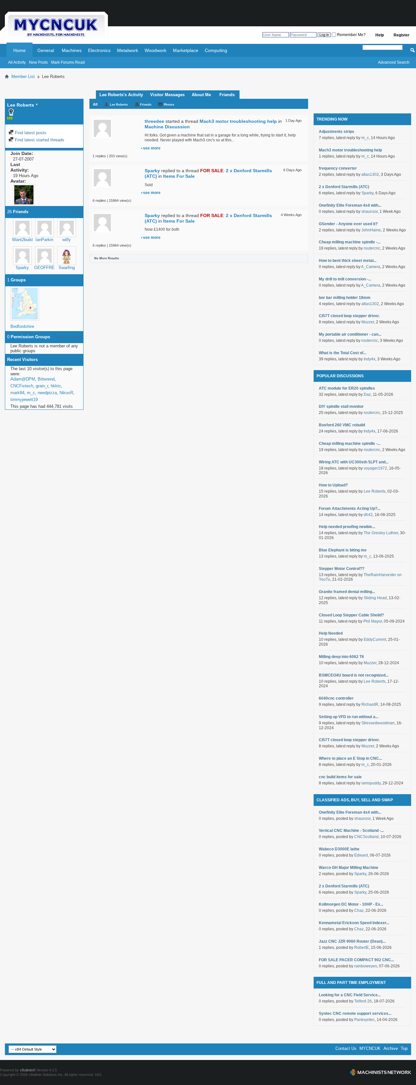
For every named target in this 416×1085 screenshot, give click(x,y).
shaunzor (369, 211)
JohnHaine (371, 230)
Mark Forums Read (68, 62)
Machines (72, 50)
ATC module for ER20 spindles (347, 388)
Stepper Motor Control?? (341, 568)
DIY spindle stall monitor (341, 406)
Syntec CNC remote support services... (355, 1013)
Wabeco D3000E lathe (339, 849)
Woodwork (155, 50)
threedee (154, 121)
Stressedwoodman (378, 723)
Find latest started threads (39, 139)
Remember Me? (351, 34)
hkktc (56, 385)
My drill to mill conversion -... (345, 279)
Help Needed (331, 633)
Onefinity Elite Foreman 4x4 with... (350, 205)
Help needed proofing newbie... (347, 526)
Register (402, 35)
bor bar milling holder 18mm (344, 297)
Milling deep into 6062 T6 (341, 656)
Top (404, 1048)
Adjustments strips (336, 131)
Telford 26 (363, 1001)
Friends (227, 94)
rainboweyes (365, 966)
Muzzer (367, 322)
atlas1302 (370, 174)
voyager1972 (375, 468)
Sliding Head (375, 598)
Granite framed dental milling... (347, 591)
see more (152, 148)
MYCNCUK (370, 1048)
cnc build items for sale (340, 777)
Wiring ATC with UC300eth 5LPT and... (353, 462)
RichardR (369, 704)
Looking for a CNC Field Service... (350, 995)
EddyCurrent (375, 639)
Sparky (22, 267)
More (76, 211)
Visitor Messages (167, 94)
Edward (361, 855)
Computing (216, 50)
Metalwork (127, 50)
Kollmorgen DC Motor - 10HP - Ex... (351, 904)
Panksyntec (364, 1019)
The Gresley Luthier (381, 533)
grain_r (42, 385)
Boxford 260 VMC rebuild (342, 425)
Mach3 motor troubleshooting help (238, 121)
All (95, 104)
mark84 (17, 392)
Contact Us (346, 1048)
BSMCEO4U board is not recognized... (353, 675)
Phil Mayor (372, 621)
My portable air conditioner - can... (350, 334)
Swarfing (66, 267)
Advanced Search (394, 62)
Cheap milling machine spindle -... (349, 242)
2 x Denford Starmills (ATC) (344, 187)
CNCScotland (366, 836)
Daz (367, 394)
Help (379, 35)
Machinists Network (380, 1072)
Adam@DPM (22, 379)
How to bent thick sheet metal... (347, 260)
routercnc (372, 248)
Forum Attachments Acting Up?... (349, 508)
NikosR (66, 392)
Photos (169, 104)
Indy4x (369, 359)
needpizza (47, 392)
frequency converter (338, 168)
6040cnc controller (336, 698)
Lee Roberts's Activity (121, 94)
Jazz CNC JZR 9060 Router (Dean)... (352, 941)
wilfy (66, 239)
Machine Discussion (167, 126)
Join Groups (68, 336)
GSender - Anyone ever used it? (348, 224)
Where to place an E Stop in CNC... (350, 758)
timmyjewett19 (24, 399)
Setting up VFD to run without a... (348, 717)
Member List (23, 76)
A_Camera (370, 267)
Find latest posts (30, 132)
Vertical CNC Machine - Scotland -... (351, 830)
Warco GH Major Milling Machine (348, 867)
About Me (201, 94)
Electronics (99, 50)
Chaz (359, 910)
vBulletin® (27, 1070)
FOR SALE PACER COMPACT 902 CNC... (356, 960)
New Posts (38, 62)
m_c (31, 392)
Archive (391, 1048)
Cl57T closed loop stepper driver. (349, 316)
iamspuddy (371, 783)
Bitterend (46, 379)
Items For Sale (179, 176)
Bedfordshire (22, 326)
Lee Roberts (119, 104)
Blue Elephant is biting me (343, 550)
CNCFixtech (21, 385)
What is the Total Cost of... (342, 353)
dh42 (368, 514)
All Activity (17, 62)
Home (19, 50)
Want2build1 (23, 239)
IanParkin (44, 239)
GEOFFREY (46, 267)
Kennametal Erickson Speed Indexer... (354, 923)
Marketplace (185, 50)
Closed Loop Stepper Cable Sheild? (351, 615)
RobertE (361, 947)
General (45, 50)
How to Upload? (333, 485)
